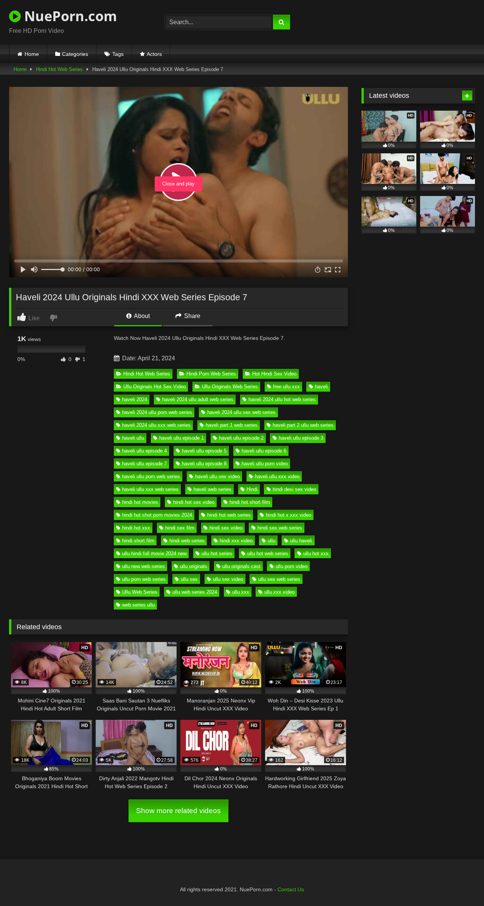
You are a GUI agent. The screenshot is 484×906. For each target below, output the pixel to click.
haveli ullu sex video (217, 476)
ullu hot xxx (316, 553)
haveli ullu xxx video (277, 476)
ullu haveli (301, 540)
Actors (154, 54)
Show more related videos (178, 811)
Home (32, 54)
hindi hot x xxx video (288, 515)
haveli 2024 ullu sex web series (241, 412)
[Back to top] (460, 883)
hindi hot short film (250, 502)
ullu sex (189, 579)
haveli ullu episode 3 (301, 438)
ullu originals (193, 566)
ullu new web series (143, 566)
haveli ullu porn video (265, 463)
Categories (75, 54)
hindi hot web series (229, 515)
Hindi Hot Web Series (59, 69)
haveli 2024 (134, 399)
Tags (118, 54)
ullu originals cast (241, 566)
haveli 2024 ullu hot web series (282, 399)
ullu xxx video (279, 592)
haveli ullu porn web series (151, 476)
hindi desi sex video (294, 489)
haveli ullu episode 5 (204, 451)
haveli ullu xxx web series (150, 489)
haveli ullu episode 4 (144, 451)
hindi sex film (179, 528)
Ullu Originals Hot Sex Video (154, 386)
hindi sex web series (280, 528)
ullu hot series (217, 553)
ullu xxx (240, 592)
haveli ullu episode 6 (264, 451)
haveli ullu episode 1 (181, 438)
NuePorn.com (69, 16)
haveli (321, 386)
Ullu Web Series (139, 592)
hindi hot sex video (193, 502)
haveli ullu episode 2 (241, 438)
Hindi (252, 489)
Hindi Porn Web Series (211, 374)
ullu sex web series (279, 579)
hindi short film (138, 540)
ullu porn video (291, 566)
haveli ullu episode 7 (144, 463)
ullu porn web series (144, 579)
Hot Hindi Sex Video (274, 374)
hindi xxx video (236, 540)
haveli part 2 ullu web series (303, 425)
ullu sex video (228, 579)
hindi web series (187, 540)
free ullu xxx (286, 386)
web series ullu (138, 605)
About (141, 316)
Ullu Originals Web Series (230, 386)
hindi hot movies (140, 502)
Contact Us (291, 889)
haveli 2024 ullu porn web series (157, 412)
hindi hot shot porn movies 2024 (157, 515)
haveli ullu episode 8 (204, 463)
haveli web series (212, 489)
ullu (271, 540)
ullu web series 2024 (194, 592)
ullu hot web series (267, 553)
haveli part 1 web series (232, 425)
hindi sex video (225, 528)
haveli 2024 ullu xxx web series (156, 425)
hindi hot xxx (136, 528)
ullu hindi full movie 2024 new (154, 553)
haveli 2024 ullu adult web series (197, 399)
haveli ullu (133, 438)
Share (191, 316)
